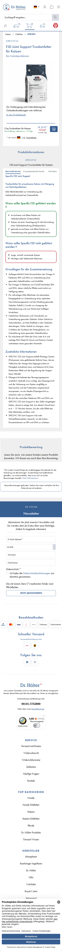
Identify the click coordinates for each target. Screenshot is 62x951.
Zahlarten (31, 767)
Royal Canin (31, 891)
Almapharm (31, 856)
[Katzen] (29, 26)
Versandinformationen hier (31, 639)
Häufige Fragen (31, 773)
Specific (12, 41)
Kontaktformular (37, 709)
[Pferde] (42, 26)
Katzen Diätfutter (31, 818)
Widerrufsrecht (31, 753)
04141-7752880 (31, 703)
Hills (31, 877)
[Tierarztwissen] (55, 26)
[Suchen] (55, 17)
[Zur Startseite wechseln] (10, 7)
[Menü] (58, 7)
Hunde (31, 798)
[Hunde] (16, 26)
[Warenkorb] (51, 7)
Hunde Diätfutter (31, 804)
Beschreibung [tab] (13, 171)
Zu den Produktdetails (16, 115)
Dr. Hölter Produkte (31, 832)
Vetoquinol (31, 898)
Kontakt (31, 780)
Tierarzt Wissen (31, 839)
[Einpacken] (54, 129)
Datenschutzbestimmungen (36, 573)
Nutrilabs (31, 884)
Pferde (31, 825)
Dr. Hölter (31, 870)
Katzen (31, 811)
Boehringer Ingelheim (31, 863)
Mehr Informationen (30, 478)
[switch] (36, 725)
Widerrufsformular (31, 760)
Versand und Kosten (31, 746)
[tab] (14, 171)
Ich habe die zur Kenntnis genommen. (32, 574)
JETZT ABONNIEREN (31, 593)
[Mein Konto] (44, 7)
